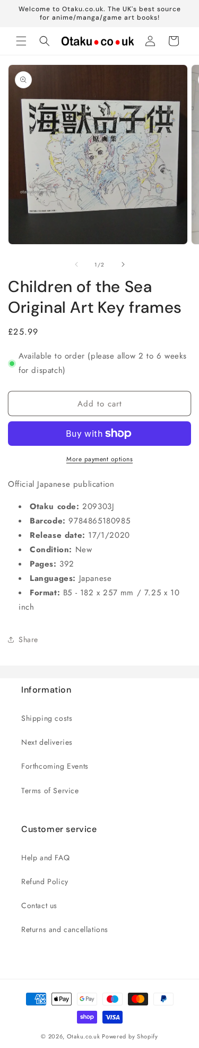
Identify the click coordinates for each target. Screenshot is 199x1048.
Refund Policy (44, 881)
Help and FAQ (45, 857)
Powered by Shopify (130, 1036)
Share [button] (28, 639)
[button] (21, 41)
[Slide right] (123, 264)
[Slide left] (76, 264)
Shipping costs (46, 718)
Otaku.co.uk (83, 1036)
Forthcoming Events (55, 766)
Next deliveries (47, 742)
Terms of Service (50, 790)
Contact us (39, 905)
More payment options (99, 459)
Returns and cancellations (64, 929)
